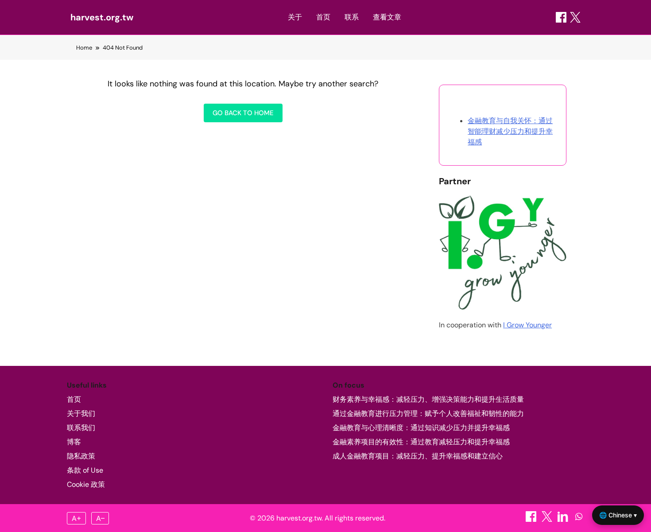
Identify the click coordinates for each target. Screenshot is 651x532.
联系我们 (81, 427)
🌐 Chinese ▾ (618, 515)
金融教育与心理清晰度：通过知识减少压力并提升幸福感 (421, 427)
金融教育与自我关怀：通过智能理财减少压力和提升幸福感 (510, 131)
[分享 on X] (548, 519)
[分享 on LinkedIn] (564, 519)
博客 (74, 442)
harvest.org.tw (101, 17)
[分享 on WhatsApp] (579, 519)
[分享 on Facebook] (561, 17)
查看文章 (387, 17)
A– (100, 518)
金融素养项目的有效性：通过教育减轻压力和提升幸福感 (421, 442)
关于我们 (81, 413)
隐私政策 (81, 456)
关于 (295, 17)
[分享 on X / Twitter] (575, 17)
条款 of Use (85, 470)
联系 (352, 17)
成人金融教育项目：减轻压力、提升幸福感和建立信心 (418, 456)
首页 (323, 17)
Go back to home (243, 113)
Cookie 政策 (86, 484)
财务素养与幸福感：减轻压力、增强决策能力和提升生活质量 (428, 399)
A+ (76, 518)
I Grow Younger (527, 325)
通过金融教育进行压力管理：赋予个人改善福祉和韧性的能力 (428, 413)
